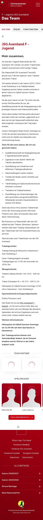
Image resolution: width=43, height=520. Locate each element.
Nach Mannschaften (11, 493)
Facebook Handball (21, 444)
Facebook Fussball (12, 453)
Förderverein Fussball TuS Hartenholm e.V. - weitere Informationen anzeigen (11, 365)
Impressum (14, 457)
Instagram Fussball (31, 453)
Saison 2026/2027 (10, 473)
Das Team (6, 29)
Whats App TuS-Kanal (21, 440)
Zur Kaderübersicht (20, 417)
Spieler (16, 29)
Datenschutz (27, 457)
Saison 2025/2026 (10, 480)
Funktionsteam (30, 29)
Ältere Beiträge (9, 486)
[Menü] (38, 4)
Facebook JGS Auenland (21, 449)
